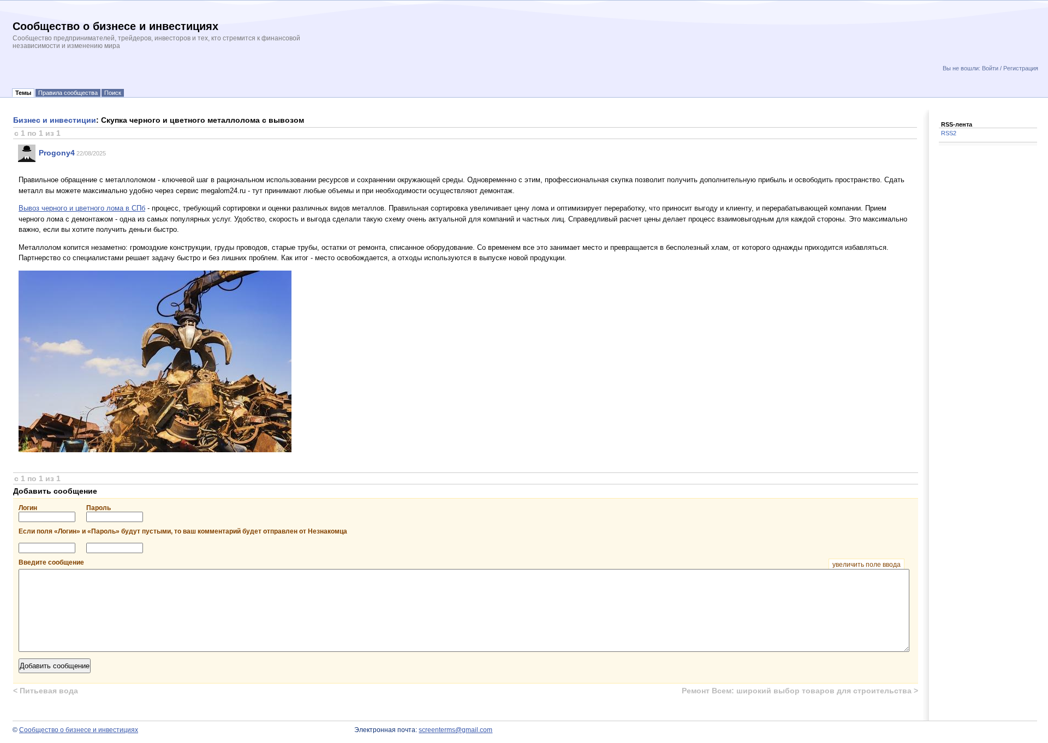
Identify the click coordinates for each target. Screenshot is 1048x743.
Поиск (112, 92)
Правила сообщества (68, 92)
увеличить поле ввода (866, 564)
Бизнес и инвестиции (54, 120)
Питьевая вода (45, 690)
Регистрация (1020, 68)
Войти (990, 68)
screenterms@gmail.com (455, 730)
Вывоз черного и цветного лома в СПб (82, 208)
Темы (23, 92)
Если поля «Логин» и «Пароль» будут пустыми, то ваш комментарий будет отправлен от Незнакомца (183, 531)
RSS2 (948, 133)
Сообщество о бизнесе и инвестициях (78, 730)
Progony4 (57, 152)
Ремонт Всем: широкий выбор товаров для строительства (800, 690)
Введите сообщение (460, 562)
